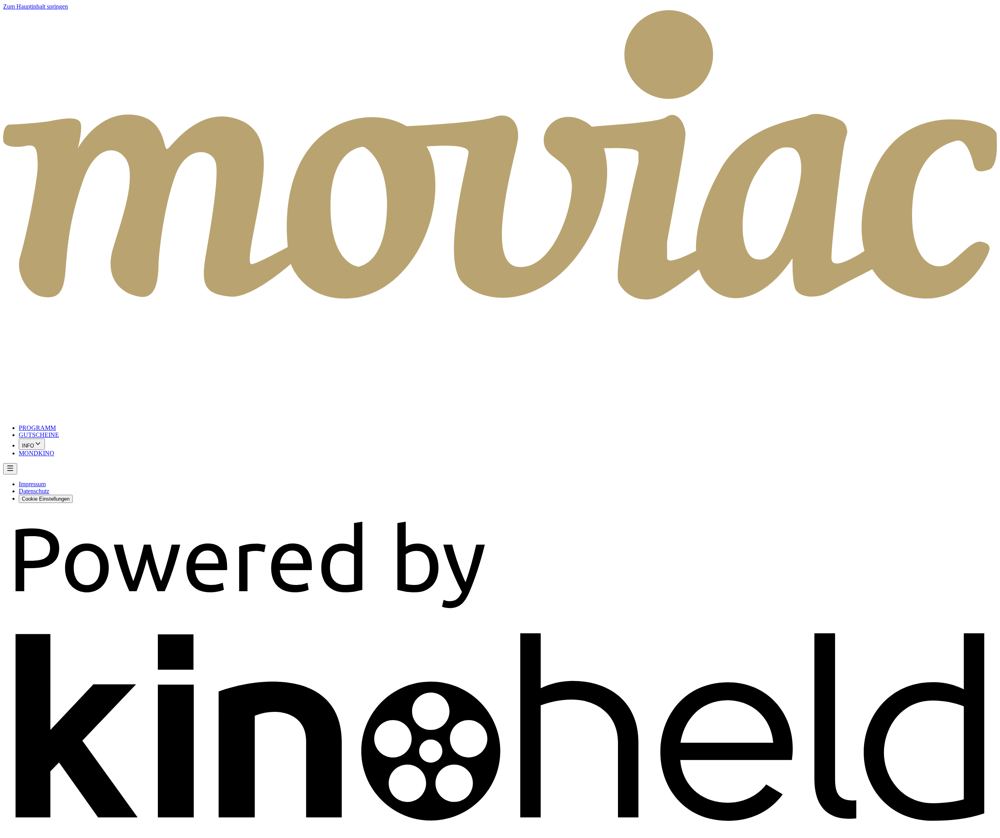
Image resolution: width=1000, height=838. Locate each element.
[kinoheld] (500, 831)
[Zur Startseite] (500, 214)
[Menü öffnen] (10, 468)
